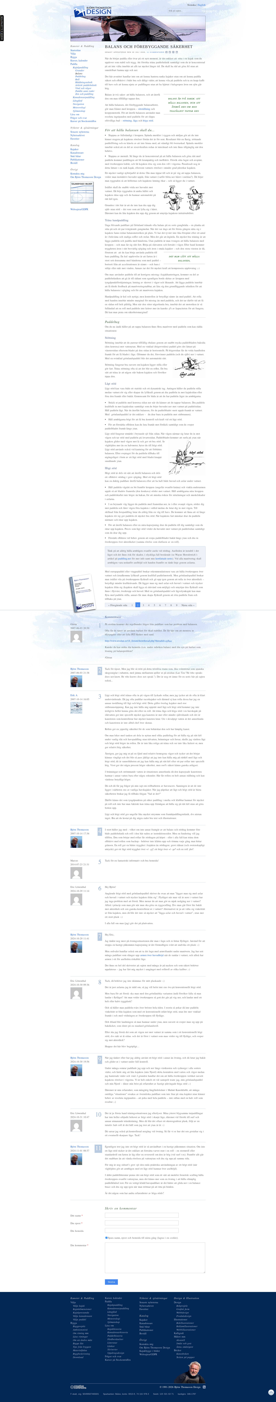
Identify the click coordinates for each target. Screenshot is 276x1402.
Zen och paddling (84, 93)
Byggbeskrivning (81, 1353)
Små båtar (75, 156)
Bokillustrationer (185, 1323)
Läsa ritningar (80, 1336)
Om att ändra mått (82, 1340)
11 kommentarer (155, 52)
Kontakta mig (77, 173)
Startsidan (75, 50)
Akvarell (180, 1340)
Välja (73, 53)
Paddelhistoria (114, 1335)
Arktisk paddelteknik (86, 85)
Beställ (73, 162)
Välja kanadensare (82, 1316)
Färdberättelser (115, 1339)
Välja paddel (79, 1319)
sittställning (144, 108)
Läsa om (74, 114)
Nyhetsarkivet (77, 135)
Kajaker (74, 149)
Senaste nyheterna (79, 131)
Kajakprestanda (81, 1312)
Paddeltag (80, 76)
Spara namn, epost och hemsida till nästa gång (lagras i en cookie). (143, 1237)
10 (98, 1114)
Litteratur (112, 1342)
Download (78, 1357)
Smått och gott (183, 1343)
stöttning (127, 120)
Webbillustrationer (186, 1329)
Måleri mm (179, 1336)
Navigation (78, 104)
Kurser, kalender (79, 60)
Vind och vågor (83, 88)
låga (135, 120)
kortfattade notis (164, 558)
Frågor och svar (78, 117)
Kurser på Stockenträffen (83, 121)
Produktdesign (183, 1316)
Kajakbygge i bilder (82, 193)
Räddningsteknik (83, 82)
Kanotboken (182, 1353)
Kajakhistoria (114, 1329)
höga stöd (148, 120)
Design (177, 1302)
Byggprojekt (79, 1326)
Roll (77, 79)
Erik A (73, 695)
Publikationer (77, 159)
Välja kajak (79, 1305)
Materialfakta (80, 1350)
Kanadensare (77, 152)
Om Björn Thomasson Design (85, 177)
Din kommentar (78, 1245)
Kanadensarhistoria (117, 1332)
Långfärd (77, 100)
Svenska (191, 4)
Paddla (73, 64)
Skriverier (112, 1349)
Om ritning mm (80, 1333)
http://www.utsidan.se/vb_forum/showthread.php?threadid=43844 (138, 640)
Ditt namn (75, 1215)
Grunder (79, 70)
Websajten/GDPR (79, 209)
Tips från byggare (82, 1346)
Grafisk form (182, 1309)
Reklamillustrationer (187, 1326)
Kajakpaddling (80, 67)
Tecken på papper (185, 1357)
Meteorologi (79, 107)
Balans (78, 73)
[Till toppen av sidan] (271, 1393)
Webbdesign (182, 1312)
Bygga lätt (78, 1343)
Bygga (73, 57)
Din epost (75, 1223)
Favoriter (74, 138)
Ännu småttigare (184, 1346)
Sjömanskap (79, 110)
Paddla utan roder (84, 91)
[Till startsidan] (92, 12)
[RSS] (204, 1387)
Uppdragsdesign (115, 1352)
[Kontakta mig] (83, 594)
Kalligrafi (179, 1333)
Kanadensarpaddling (84, 97)
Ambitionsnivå (80, 1329)
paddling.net (124, 558)
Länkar (111, 1346)
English (202, 4)
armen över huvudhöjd (152, 955)
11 (98, 1148)
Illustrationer (180, 1319)
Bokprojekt (182, 1305)
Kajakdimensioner (82, 1309)
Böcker (177, 1350)
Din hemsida (77, 1230)
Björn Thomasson (79, 668)
